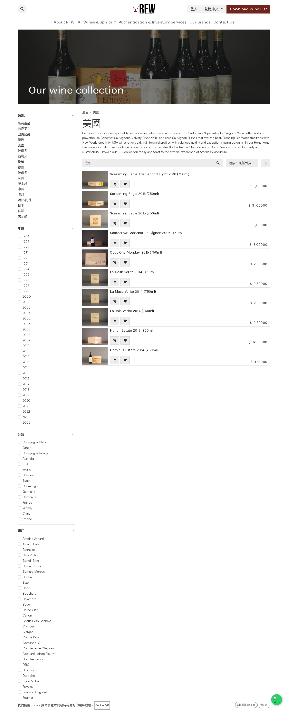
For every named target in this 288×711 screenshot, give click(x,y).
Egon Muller (31, 681)
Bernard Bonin (33, 566)
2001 (26, 302)
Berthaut (28, 577)
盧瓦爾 (22, 216)
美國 (21, 145)
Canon (27, 615)
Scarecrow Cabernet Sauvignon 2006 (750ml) (147, 233)
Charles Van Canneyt (37, 621)
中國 (21, 189)
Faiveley (28, 686)
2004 (27, 313)
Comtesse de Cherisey (38, 648)
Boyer (27, 604)
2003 (27, 422)
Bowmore (29, 599)
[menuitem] (64, 22)
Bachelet (29, 550)
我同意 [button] (263, 704)
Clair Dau (29, 626)
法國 (21, 178)
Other (27, 448)
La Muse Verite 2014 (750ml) (133, 291)
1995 (26, 274)
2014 (26, 368)
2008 (27, 335)
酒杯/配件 (25, 200)
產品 (85, 112)
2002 (26, 307)
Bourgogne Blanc (35, 442)
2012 (26, 357)
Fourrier (28, 697)
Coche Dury (31, 637)
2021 (26, 406)
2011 (25, 351)
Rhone (27, 519)
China (27, 513)
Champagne (31, 486)
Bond (26, 588)
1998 (26, 291)
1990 (26, 258)
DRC (26, 665)
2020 (26, 400)
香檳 (21, 162)
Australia (28, 459)
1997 (26, 285)
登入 (193, 9)
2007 (27, 329)
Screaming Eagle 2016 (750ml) (134, 194)
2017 (26, 384)
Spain (26, 480)
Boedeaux (30, 475)
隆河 (21, 194)
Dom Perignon (33, 659)
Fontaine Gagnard (35, 692)
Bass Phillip (30, 555)
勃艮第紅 (24, 134)
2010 (26, 346)
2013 (26, 362)
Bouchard (29, 593)
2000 (27, 296)
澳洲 (21, 140)
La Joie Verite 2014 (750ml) (132, 311)
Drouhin (28, 670)
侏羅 (21, 211)
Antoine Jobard (33, 539)
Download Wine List (248, 9)
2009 (27, 340)
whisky (27, 470)
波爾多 (22, 151)
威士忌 (22, 183)
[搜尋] (218, 163)
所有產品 (24, 123)
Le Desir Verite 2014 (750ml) (133, 272)
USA (25, 464)
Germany (29, 491)
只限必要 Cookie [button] (246, 704)
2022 (26, 411)
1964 (26, 236)
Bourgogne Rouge (35, 453)
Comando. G (31, 643)
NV (25, 417)
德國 (21, 167)
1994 (26, 269)
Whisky (27, 508)
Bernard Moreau (34, 571)
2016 (26, 379)
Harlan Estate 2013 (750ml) (132, 330)
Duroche (29, 676)
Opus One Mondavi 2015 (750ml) (136, 252)
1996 (26, 280)
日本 (21, 205)
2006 (27, 324)
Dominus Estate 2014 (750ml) (134, 350)
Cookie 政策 (102, 705)
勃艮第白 (24, 129)
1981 (25, 253)
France (27, 502)
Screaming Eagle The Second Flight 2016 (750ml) (149, 174)
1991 (25, 264)
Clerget (28, 632)
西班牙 (22, 156)
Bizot (26, 582)
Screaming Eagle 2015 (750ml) (134, 213)
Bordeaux (29, 497)
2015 (26, 373)
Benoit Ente (31, 560)
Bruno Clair (30, 610)
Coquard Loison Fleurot (39, 654)
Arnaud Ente (31, 544)
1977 (26, 247)
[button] (22, 9)
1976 (26, 242)
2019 (26, 395)
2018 (26, 390)
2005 (27, 318)
